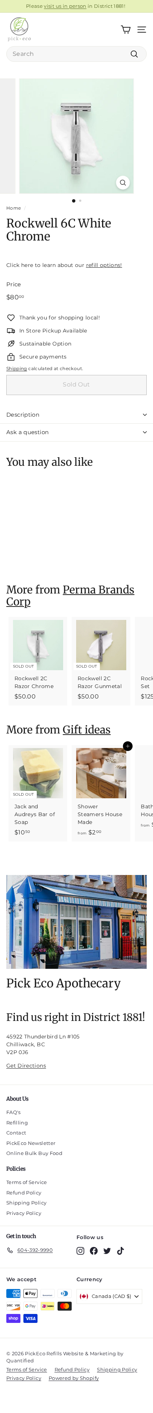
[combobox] (76, 54)
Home (13, 208)
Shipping (16, 368)
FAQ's (13, 1112)
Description (22, 414)
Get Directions (26, 1065)
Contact (16, 1133)
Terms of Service (26, 1182)
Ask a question (27, 432)
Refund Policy (24, 1193)
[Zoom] (123, 183)
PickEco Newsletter (30, 1143)
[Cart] (125, 30)
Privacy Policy (23, 1213)
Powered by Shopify (74, 1378)
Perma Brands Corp (70, 595)
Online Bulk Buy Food (34, 1153)
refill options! (104, 265)
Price (13, 284)
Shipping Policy (26, 1203)
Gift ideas (87, 729)
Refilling (17, 1123)
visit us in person (65, 6)
